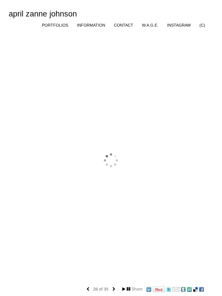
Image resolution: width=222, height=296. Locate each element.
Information (91, 25)
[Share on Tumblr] (183, 289)
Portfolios (55, 25)
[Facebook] (201, 289)
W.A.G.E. (150, 25)
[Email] (176, 289)
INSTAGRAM (179, 25)
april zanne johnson (43, 14)
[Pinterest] (159, 289)
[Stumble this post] (189, 289)
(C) (202, 25)
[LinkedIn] (149, 289)
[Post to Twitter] (168, 289)
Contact (123, 25)
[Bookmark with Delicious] (195, 289)
